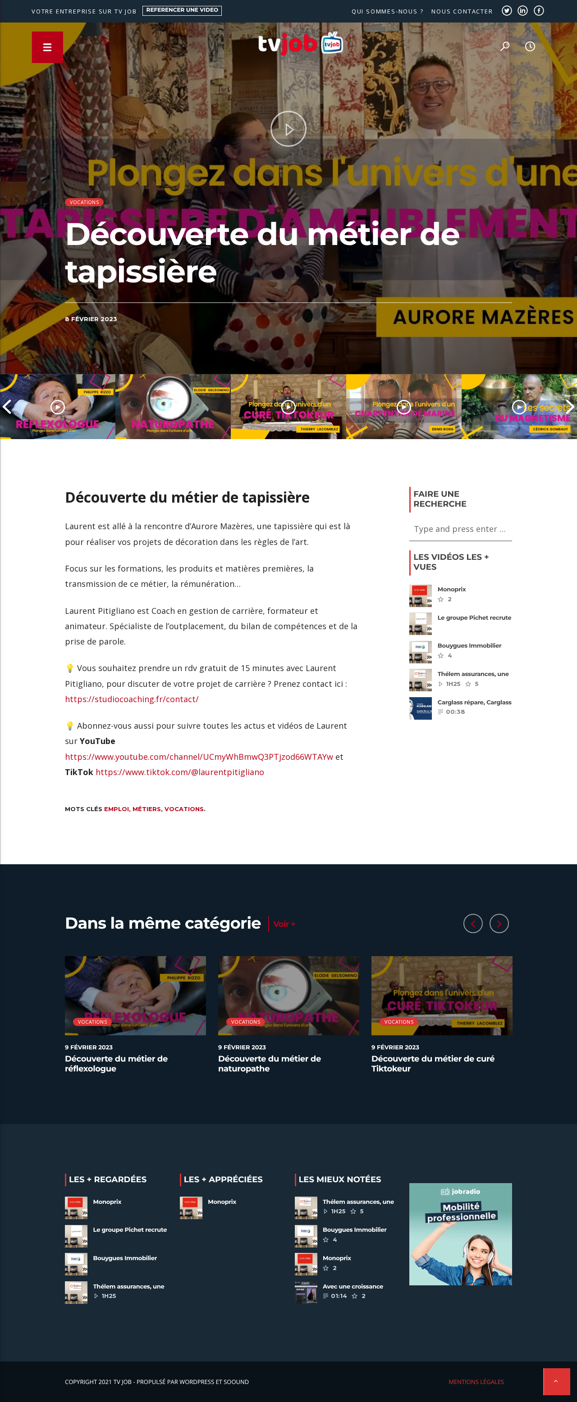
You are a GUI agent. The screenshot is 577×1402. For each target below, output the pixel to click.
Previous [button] (7, 406)
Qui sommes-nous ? (388, 11)
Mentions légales (476, 1382)
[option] (57, 406)
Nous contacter (462, 11)
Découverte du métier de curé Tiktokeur (433, 1064)
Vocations (84, 202)
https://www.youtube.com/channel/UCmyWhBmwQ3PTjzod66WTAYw (199, 756)
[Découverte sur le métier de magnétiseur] (519, 406)
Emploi (116, 808)
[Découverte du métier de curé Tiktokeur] (288, 406)
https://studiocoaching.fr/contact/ (132, 699)
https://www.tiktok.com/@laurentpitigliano (180, 772)
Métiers (147, 808)
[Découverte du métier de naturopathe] (173, 406)
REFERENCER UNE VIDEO (183, 10)
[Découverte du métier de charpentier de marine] (404, 406)
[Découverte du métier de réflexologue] (57, 406)
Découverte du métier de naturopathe (269, 1064)
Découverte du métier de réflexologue (116, 1064)
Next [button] (570, 406)
